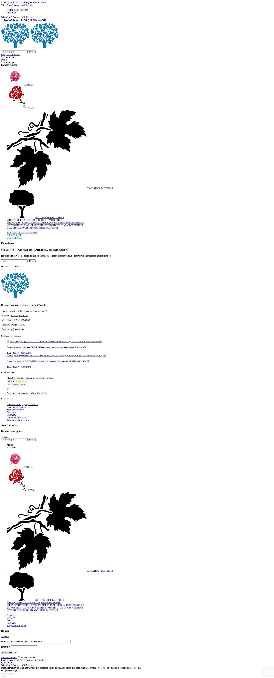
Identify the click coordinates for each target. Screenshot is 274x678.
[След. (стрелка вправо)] (5, 676)
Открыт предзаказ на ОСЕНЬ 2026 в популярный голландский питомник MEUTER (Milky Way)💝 (48, 361)
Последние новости (16, 417)
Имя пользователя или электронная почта (22, 641)
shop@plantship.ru (16, 329)
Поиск (31, 52)
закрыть (5, 437)
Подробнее (6, 670)
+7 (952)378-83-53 (9, 2)
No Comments (24, 353)
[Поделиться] (5, 673)
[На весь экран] (8, 673)
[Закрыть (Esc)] (2, 673)
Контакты (11, 415)
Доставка (11, 412)
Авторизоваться (9, 652)
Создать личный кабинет (32, 660)
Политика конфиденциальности (22, 404)
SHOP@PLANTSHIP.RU (34, 2)
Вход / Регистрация (16, 625)
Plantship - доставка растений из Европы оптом (30, 378)
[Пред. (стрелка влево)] (2, 676)
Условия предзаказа (16, 407)
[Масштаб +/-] (11, 673)
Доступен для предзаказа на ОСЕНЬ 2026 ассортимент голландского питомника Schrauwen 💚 (46, 347)
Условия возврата (15, 409)
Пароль (5, 647)
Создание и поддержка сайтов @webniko (27, 393)
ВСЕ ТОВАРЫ (14, 238)
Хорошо (16, 670)
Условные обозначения (18, 420)
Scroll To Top (7, 662)
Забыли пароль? (9, 657)
